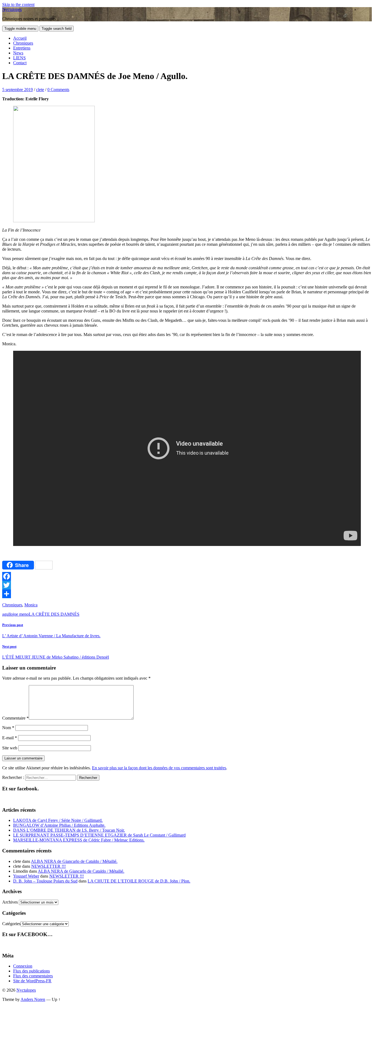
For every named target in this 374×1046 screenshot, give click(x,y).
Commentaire (15, 718)
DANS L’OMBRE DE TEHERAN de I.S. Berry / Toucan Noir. (69, 830)
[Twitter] (187, 585)
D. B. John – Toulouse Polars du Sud (45, 881)
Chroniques (23, 43)
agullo (7, 614)
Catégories (11, 923)
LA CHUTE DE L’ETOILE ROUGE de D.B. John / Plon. (139, 881)
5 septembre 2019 (17, 89)
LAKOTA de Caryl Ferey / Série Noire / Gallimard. (58, 820)
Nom (8, 727)
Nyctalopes (12, 9)
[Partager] (187, 593)
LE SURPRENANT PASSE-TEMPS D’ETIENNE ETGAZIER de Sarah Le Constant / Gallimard (99, 835)
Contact (20, 62)
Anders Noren (33, 999)
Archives (10, 902)
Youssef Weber (26, 876)
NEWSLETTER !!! (48, 866)
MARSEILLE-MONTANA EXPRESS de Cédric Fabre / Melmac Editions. (79, 840)
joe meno (21, 614)
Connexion (22, 966)
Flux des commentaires (33, 976)
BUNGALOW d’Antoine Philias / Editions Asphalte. (59, 825)
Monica (31, 605)
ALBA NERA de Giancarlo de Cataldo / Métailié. (74, 861)
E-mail (9, 737)
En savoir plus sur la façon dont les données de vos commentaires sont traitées (159, 767)
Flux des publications (31, 971)
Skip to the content (18, 4)
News (18, 53)
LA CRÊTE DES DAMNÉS (54, 614)
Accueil (20, 38)
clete (40, 89)
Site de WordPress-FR (32, 980)
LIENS (19, 57)
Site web (9, 748)
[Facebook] (187, 576)
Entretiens (21, 48)
